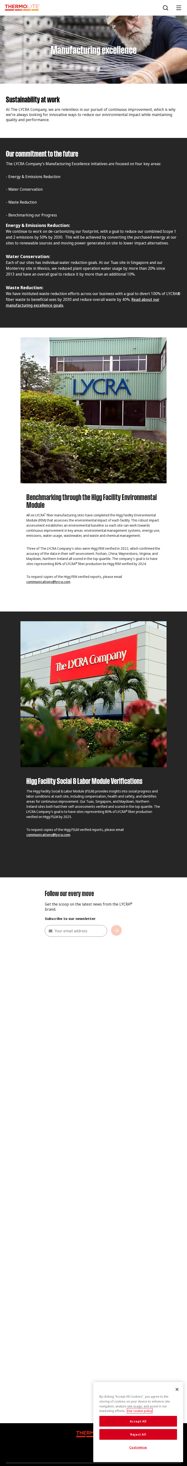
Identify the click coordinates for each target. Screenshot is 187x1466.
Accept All (138, 1421)
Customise (138, 1447)
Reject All (138, 1434)
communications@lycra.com (48, 581)
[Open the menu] (178, 7)
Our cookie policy (139, 1411)
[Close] (177, 1389)
